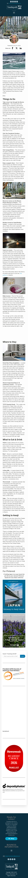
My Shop (11, 838)
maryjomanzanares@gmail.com (15, 3)
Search (22, 656)
